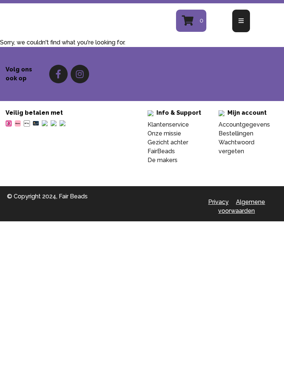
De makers (163, 160)
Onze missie (164, 133)
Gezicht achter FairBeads (168, 147)
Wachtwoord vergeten (236, 147)
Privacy (218, 201)
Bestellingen (236, 133)
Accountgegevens (244, 124)
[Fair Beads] (76, 20)
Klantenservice (168, 124)
